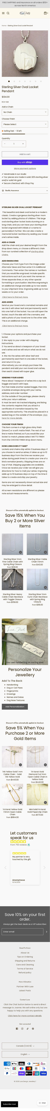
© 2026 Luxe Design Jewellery (24, 1081)
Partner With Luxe (25, 986)
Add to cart (24, 154)
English (24, 1054)
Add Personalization (14, 706)
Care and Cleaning (25, 964)
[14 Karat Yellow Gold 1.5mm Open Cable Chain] (12, 794)
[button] (25, 53)
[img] (26, 841)
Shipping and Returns (25, 960)
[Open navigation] (3, 13)
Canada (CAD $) (24, 1045)
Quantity (6, 138)
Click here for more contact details (25, 1015)
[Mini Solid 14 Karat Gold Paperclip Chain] (37, 794)
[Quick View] (20, 552)
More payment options (25, 168)
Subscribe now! (9, 1104)
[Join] (46, 931)
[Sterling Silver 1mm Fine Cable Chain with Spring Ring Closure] (12, 544)
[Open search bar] (9, 13)
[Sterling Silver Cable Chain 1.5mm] (37, 544)
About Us (25, 952)
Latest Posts (25, 990)
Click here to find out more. (15, 297)
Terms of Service (25, 968)
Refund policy (25, 972)
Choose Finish (8, 118)
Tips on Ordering (25, 956)
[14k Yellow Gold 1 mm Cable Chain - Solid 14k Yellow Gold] (12, 756)
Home (4, 26)
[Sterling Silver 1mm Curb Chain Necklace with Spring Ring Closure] (37, 579)
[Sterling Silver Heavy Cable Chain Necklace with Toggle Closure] (12, 579)
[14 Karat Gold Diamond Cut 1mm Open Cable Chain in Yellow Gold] (37, 756)
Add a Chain (7, 106)
